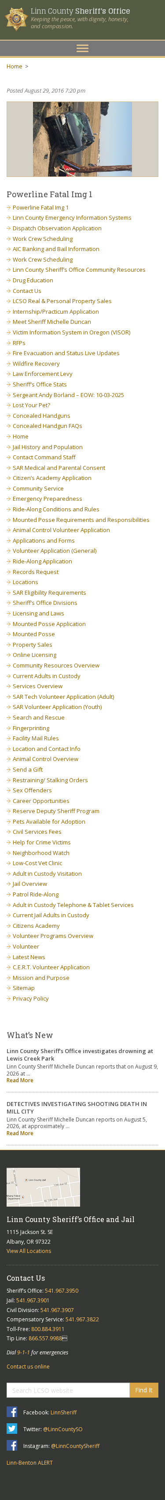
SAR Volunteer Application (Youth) (57, 707)
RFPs (19, 343)
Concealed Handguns (41, 416)
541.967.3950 (61, 1290)
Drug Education (33, 280)
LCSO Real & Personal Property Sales (62, 301)
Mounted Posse (34, 634)
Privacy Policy (31, 998)
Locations (25, 582)
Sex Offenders (32, 790)
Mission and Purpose (41, 978)
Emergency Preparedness (47, 498)
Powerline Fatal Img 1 (41, 207)
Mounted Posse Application (49, 624)
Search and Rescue (39, 717)
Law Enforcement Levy (43, 374)
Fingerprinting (31, 728)
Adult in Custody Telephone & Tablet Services (73, 905)
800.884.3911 (48, 1329)
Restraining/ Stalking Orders (50, 780)
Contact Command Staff (44, 457)
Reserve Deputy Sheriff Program (56, 811)
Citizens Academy (36, 926)
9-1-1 (23, 1352)
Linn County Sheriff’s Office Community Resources (79, 270)
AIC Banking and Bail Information (56, 249)
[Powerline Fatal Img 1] (82, 139)
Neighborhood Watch (41, 853)
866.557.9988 (45, 1338)
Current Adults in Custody (47, 676)
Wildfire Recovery (36, 364)
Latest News (29, 957)
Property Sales (32, 645)
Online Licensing (34, 655)
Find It (144, 1390)
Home (14, 66)
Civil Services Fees (37, 832)
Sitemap (24, 988)
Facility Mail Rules (36, 738)
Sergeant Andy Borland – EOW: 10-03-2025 (68, 395)
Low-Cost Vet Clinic (37, 863)
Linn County (80, 11)
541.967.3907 (57, 1310)
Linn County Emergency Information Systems (72, 217)
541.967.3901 (33, 1300)
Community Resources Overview (56, 665)
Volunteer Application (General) (54, 551)
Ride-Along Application (42, 561)
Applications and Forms (44, 540)
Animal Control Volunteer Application (61, 530)
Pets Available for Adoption (49, 821)
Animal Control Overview (45, 759)
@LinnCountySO (63, 1429)
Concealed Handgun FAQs (47, 426)
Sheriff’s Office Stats (40, 384)
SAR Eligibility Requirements (49, 592)
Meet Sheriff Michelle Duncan (52, 322)
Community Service (38, 488)
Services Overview (37, 686)
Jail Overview (30, 884)
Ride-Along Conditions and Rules (56, 509)
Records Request (36, 572)
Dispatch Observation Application (57, 228)
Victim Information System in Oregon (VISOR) (71, 332)
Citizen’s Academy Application (52, 478)
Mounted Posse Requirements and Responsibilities (81, 520)
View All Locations (29, 1251)
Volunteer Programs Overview (53, 936)
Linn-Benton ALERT (30, 1462)
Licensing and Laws (38, 613)
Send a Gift (28, 769)
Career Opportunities (41, 801)
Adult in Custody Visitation (47, 874)
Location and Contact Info (47, 749)
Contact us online (28, 1366)
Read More (20, 1080)
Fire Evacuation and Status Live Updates (66, 353)
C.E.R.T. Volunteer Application (51, 967)
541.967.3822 (82, 1319)
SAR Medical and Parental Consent (59, 468)
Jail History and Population (48, 447)
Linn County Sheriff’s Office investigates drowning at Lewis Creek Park (80, 1054)
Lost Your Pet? (31, 405)
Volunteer (26, 946)
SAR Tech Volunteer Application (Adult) (63, 697)
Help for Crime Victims (42, 842)
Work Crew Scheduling (43, 239)
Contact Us (27, 291)
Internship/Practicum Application (56, 311)
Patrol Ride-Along (36, 894)
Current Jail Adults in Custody (51, 915)
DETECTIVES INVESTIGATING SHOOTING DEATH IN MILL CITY (77, 1107)
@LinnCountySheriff (75, 1446)
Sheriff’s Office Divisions (45, 603)
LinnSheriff (64, 1412)
